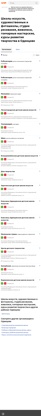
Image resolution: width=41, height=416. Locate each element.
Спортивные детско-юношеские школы (15, 325)
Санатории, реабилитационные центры (15, 332)
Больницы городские (9, 327)
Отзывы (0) (10, 67)
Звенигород (6, 313)
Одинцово (4, 7)
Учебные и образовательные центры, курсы (16, 330)
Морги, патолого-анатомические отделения (16, 335)
